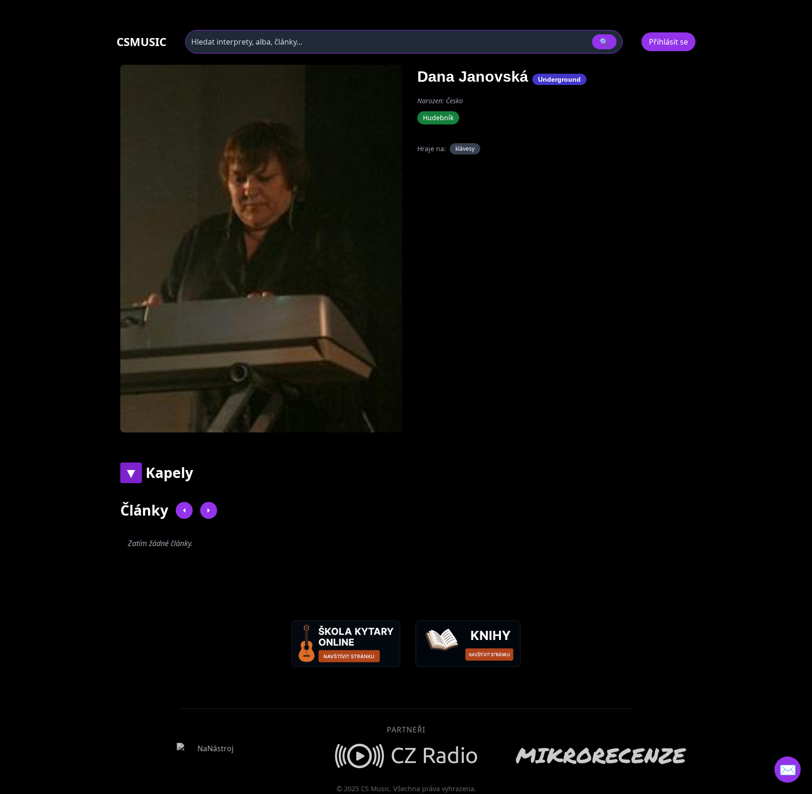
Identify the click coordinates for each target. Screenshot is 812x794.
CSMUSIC (141, 41)
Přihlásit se (668, 42)
